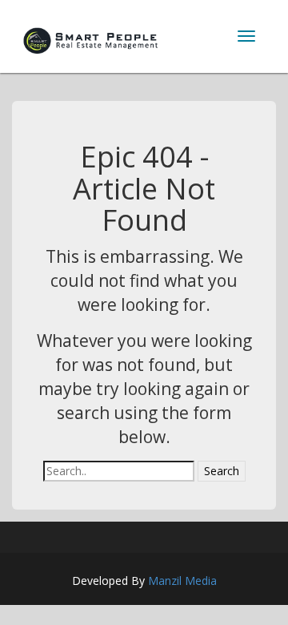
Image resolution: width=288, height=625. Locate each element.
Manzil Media (182, 580)
